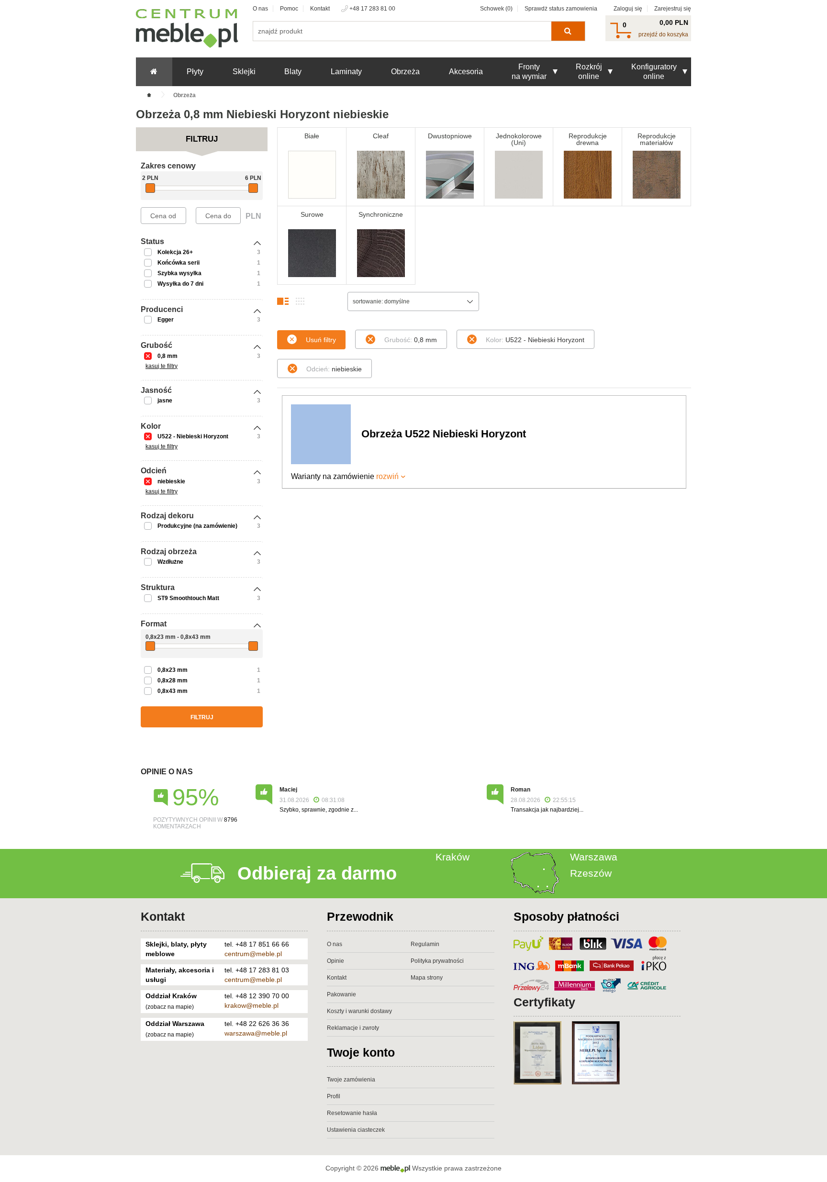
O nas (260, 8)
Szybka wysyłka (179, 273)
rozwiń (387, 476)
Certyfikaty (544, 1002)
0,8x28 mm (172, 680)
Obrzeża (405, 71)
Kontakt (320, 8)
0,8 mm (167, 356)
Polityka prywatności (437, 961)
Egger (165, 319)
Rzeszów (591, 873)
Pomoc (289, 8)
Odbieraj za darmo (317, 873)
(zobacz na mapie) (169, 1007)
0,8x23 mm (172, 670)
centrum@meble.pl (253, 954)
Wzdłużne (170, 561)
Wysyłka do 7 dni (180, 283)
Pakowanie (341, 994)
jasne (164, 400)
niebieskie (171, 481)
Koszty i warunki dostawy (359, 1011)
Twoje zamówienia (351, 1079)
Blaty (293, 71)
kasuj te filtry (161, 366)
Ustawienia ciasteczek (356, 1129)
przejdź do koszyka (663, 34)
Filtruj (201, 717)
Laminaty (346, 71)
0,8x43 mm (172, 691)
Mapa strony (427, 977)
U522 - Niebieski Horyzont (192, 436)
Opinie (335, 961)
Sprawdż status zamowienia (561, 8)
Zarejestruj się (672, 8)
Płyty (195, 71)
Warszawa (593, 856)
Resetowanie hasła (352, 1113)
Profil (333, 1096)
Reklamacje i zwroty (353, 1028)
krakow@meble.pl (251, 1005)
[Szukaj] (567, 31)
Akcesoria (466, 71)
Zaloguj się (628, 8)
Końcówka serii (178, 262)
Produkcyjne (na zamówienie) (197, 526)
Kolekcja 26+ (175, 252)
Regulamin (425, 944)
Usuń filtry (321, 340)
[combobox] (413, 301)
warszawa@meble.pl (255, 1033)
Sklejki (244, 71)
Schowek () (496, 8)
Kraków (452, 856)
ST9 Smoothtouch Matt (188, 598)
